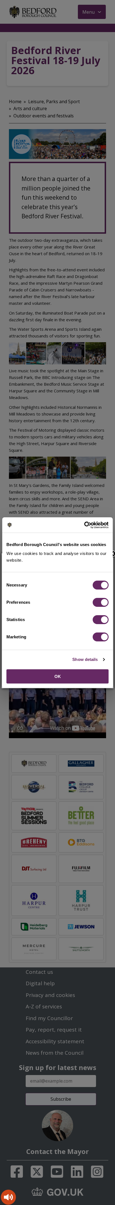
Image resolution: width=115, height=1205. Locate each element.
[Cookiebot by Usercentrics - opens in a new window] (84, 525)
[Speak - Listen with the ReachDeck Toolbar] (8, 1197)
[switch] (101, 602)
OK (57, 676)
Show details (85, 659)
